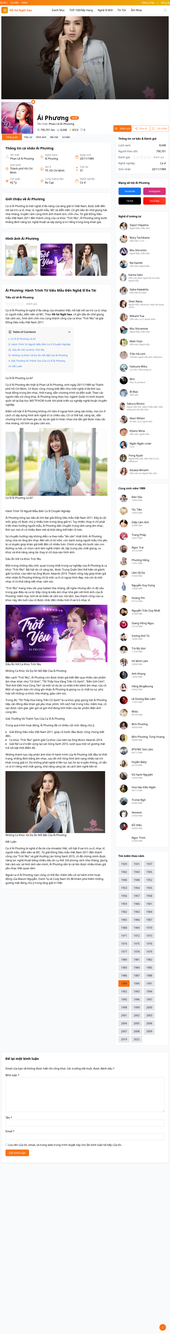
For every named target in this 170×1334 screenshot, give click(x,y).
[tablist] (37, 137)
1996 (137, 999)
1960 (137, 904)
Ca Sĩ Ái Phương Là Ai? (23, 338)
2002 (137, 1015)
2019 (124, 1039)
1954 (137, 888)
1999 (137, 1007)
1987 (137, 975)
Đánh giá (125, 128)
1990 (137, 983)
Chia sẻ (143, 128)
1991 (149, 983)
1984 (137, 967)
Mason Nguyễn (27, 879)
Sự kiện (15, 2)
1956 (124, 896)
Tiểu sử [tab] (28, 137)
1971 (124, 935)
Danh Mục (58, 10)
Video (24, 2)
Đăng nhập (148, 2)
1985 (149, 967)
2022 (137, 1039)
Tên (8, 1117)
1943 (137, 872)
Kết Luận (17, 366)
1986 (124, 975)
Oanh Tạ (43, 879)
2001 (124, 1015)
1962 (124, 912)
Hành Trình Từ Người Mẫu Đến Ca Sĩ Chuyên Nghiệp (41, 344)
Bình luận (12, 1075)
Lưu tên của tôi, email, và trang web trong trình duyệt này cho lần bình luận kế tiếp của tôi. (65, 1145)
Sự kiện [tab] (66, 137)
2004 (124, 1023)
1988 (149, 975)
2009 (149, 1031)
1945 (149, 872)
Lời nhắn (162, 128)
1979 (149, 951)
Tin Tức (121, 10)
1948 (137, 880)
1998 (124, 1007)
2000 (149, 1007)
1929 (124, 864)
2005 (137, 1023)
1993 (137, 991)
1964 (149, 912)
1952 (149, 880)
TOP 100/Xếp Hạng (81, 10)
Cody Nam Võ (61, 879)
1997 (149, 999)
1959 (124, 904)
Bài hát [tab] (54, 137)
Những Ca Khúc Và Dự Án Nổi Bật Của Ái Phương (40, 355)
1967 (149, 920)
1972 (137, 935)
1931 (137, 864)
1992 (124, 991)
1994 (149, 991)
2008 (137, 1031)
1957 (137, 896)
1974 (124, 943)
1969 (137, 928)
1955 (149, 888)
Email (9, 1131)
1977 (124, 951)
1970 (149, 928)
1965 (124, 920)
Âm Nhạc (136, 10)
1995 (124, 999)
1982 (149, 959)
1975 (137, 943)
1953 (124, 888)
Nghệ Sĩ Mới (105, 10)
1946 (124, 880)
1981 (137, 959)
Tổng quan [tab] (12, 137)
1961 (149, 904)
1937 (149, 864)
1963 (137, 912)
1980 (124, 959)
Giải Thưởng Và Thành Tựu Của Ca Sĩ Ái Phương (38, 360)
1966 (137, 920)
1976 (149, 943)
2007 (124, 1031)
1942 (124, 872)
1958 (149, 896)
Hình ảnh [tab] (41, 137)
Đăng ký (165, 2)
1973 (149, 935)
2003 (149, 1015)
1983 (124, 967)
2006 (149, 1023)
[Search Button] (165, 10)
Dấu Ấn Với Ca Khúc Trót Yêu (28, 349)
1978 (137, 951)
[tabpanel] (56, 515)
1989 (124, 983)
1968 (124, 928)
